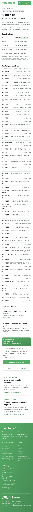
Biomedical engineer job (24, 459)
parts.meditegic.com (20, 368)
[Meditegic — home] (9, 3)
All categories (6, 446)
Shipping (20, 453)
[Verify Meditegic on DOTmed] (6, 497)
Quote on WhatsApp (16, 362)
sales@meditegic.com (8, 480)
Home (3, 8)
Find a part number (7, 456)
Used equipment (7, 453)
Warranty (20, 451)
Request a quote (24, 3)
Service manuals (23, 456)
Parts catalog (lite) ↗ (8, 459)
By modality (5, 448)
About (20, 446)
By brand (4, 451)
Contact (20, 448)
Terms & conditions (16, 501)
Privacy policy (5, 501)
